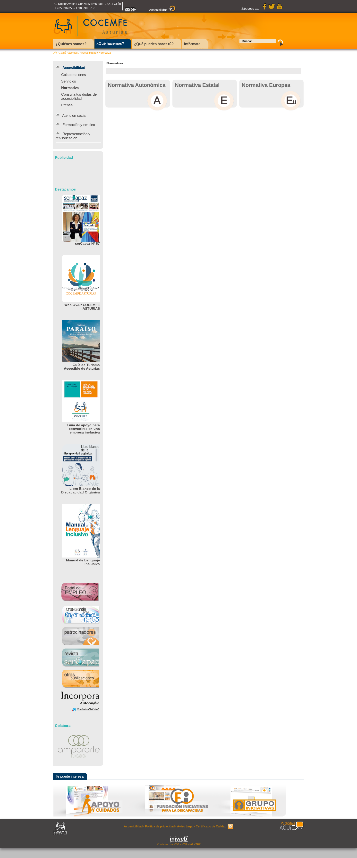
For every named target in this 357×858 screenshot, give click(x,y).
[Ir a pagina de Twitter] (271, 8)
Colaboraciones (73, 75)
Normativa (105, 52)
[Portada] (55, 52)
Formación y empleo (78, 125)
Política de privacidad (160, 826)
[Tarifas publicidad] (292, 826)
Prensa (67, 105)
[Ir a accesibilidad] (162, 11)
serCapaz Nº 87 (87, 243)
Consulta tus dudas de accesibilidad (79, 96)
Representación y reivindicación (73, 136)
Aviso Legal (185, 826)
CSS (176, 844)
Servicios (68, 81)
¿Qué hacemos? (69, 52)
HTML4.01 (187, 844)
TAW (198, 844)
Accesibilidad (88, 52)
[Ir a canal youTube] (279, 8)
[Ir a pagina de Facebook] (264, 8)
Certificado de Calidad (211, 826)
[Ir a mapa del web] (134, 11)
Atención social (74, 115)
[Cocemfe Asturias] (90, 38)
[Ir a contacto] (127, 11)
